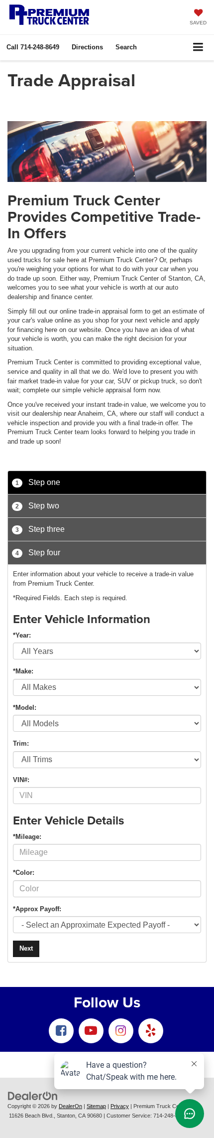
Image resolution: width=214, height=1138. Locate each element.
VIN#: (21, 780)
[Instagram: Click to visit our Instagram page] (120, 1030)
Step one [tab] (37, 482)
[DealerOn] (32, 1095)
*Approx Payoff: (37, 909)
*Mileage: (27, 836)
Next (26, 948)
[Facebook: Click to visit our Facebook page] (61, 1030)
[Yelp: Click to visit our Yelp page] (150, 1030)
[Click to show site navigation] (198, 47)
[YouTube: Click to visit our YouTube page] (91, 1030)
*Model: (24, 707)
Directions (87, 47)
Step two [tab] (37, 505)
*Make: (23, 671)
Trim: (21, 743)
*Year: (22, 635)
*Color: (23, 872)
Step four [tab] (37, 552)
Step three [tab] (40, 529)
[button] (33, 47)
